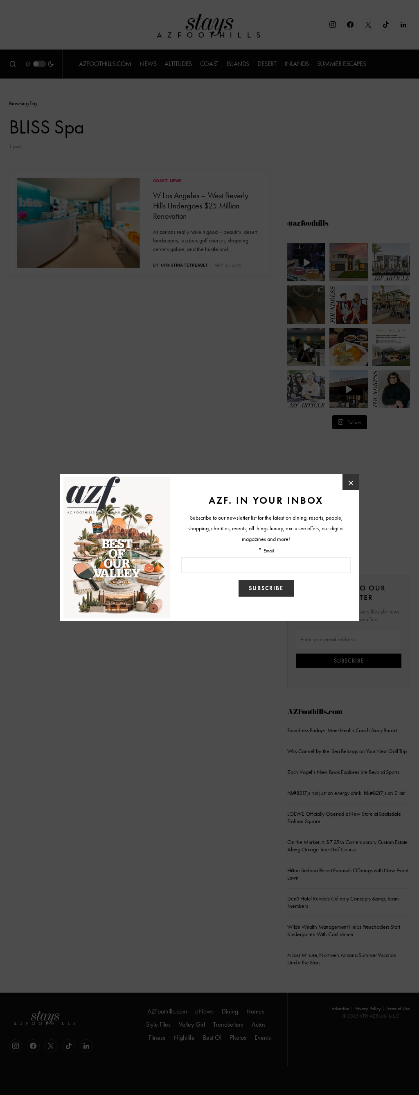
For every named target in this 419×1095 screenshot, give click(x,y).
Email (269, 551)
